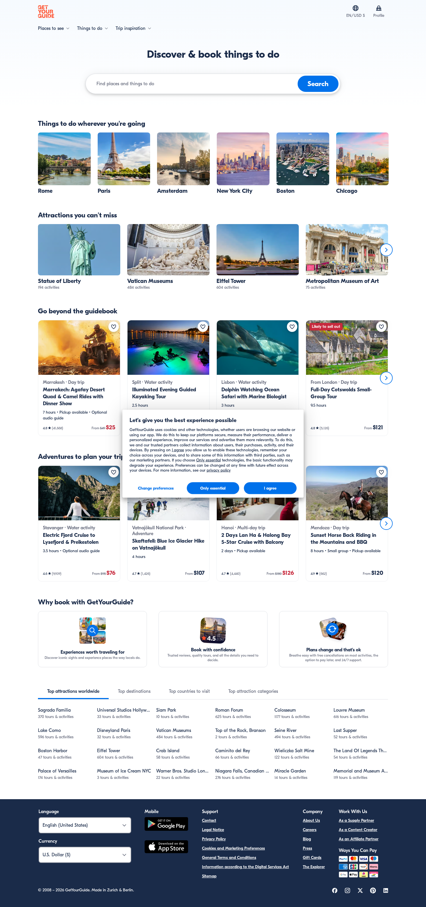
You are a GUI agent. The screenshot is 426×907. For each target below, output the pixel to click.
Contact (209, 820)
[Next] (386, 249)
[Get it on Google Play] (166, 825)
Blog (307, 839)
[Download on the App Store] (166, 847)
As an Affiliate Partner (358, 839)
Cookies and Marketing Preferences (233, 848)
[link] (64, 163)
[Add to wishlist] (113, 326)
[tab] (73, 691)
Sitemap (209, 876)
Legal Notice (213, 829)
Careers (309, 829)
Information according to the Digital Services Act (245, 866)
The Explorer (314, 866)
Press (307, 848)
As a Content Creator (358, 829)
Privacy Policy (214, 839)
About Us (311, 820)
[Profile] (378, 8)
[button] (64, 163)
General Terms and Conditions (229, 857)
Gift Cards (312, 857)
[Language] (355, 8)
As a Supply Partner (356, 820)
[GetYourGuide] (46, 11)
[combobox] (196, 84)
